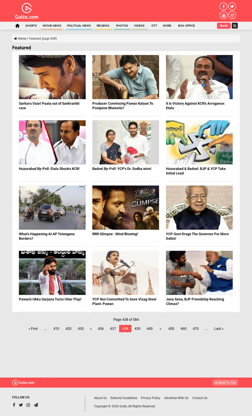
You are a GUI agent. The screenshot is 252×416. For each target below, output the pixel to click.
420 (68, 328)
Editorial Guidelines (123, 398)
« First (33, 328)
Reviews (103, 26)
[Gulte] (26, 10)
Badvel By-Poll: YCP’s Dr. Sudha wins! (121, 169)
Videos (139, 26)
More (167, 26)
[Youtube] (223, 15)
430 (81, 328)
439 (137, 328)
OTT (154, 26)
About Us (100, 398)
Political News (79, 26)
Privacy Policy (150, 398)
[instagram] (232, 15)
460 (183, 328)
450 (171, 328)
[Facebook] (223, 6)
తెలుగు (224, 26)
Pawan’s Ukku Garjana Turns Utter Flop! (50, 299)
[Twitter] (232, 6)
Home (17, 26)
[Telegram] (36, 405)
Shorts (31, 26)
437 (113, 328)
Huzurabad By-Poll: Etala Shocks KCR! (49, 169)
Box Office (186, 26)
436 (101, 328)
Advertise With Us (176, 398)
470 (196, 328)
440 (150, 328)
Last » (218, 328)
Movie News (52, 26)
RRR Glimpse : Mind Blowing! (115, 234)
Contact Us (199, 398)
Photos (122, 26)
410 (56, 328)
